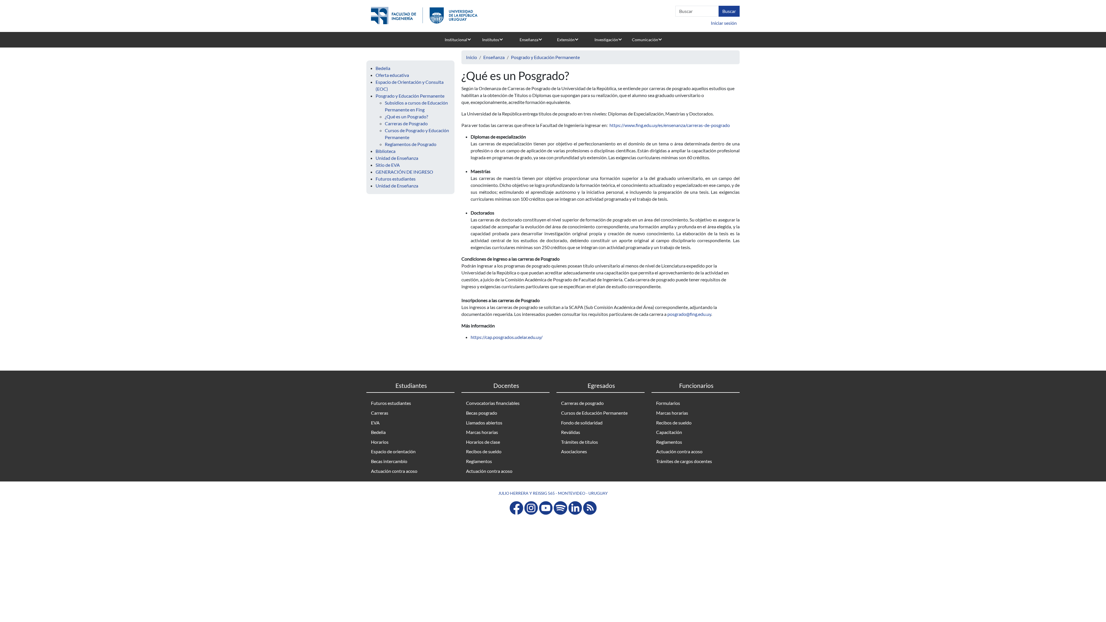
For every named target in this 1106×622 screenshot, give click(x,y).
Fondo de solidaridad (582, 422)
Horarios (380, 442)
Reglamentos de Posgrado (410, 144)
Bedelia (383, 68)
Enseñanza (529, 39)
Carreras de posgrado (582, 403)
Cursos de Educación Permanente (594, 413)
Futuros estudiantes (396, 178)
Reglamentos (479, 461)
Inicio (471, 57)
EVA (375, 422)
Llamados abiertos (484, 422)
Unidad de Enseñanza (397, 158)
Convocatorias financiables (493, 403)
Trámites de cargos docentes (684, 461)
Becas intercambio (389, 461)
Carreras (379, 413)
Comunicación (645, 39)
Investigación (606, 39)
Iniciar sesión (724, 23)
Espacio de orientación (393, 451)
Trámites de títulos (579, 442)
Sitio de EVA (388, 165)
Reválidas (570, 432)
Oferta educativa (392, 75)
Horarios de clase (483, 442)
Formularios (668, 403)
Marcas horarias (482, 432)
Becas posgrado (481, 413)
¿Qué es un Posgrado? (406, 116)
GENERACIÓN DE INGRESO (404, 172)
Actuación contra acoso (394, 471)
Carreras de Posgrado (406, 123)
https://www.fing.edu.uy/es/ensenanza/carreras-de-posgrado (669, 125)
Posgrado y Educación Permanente (410, 95)
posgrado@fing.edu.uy (689, 314)
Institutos (490, 39)
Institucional (456, 39)
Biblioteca (385, 151)
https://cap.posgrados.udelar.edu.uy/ (507, 337)
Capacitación (669, 432)
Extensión (566, 39)
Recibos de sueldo (483, 451)
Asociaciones (574, 451)
